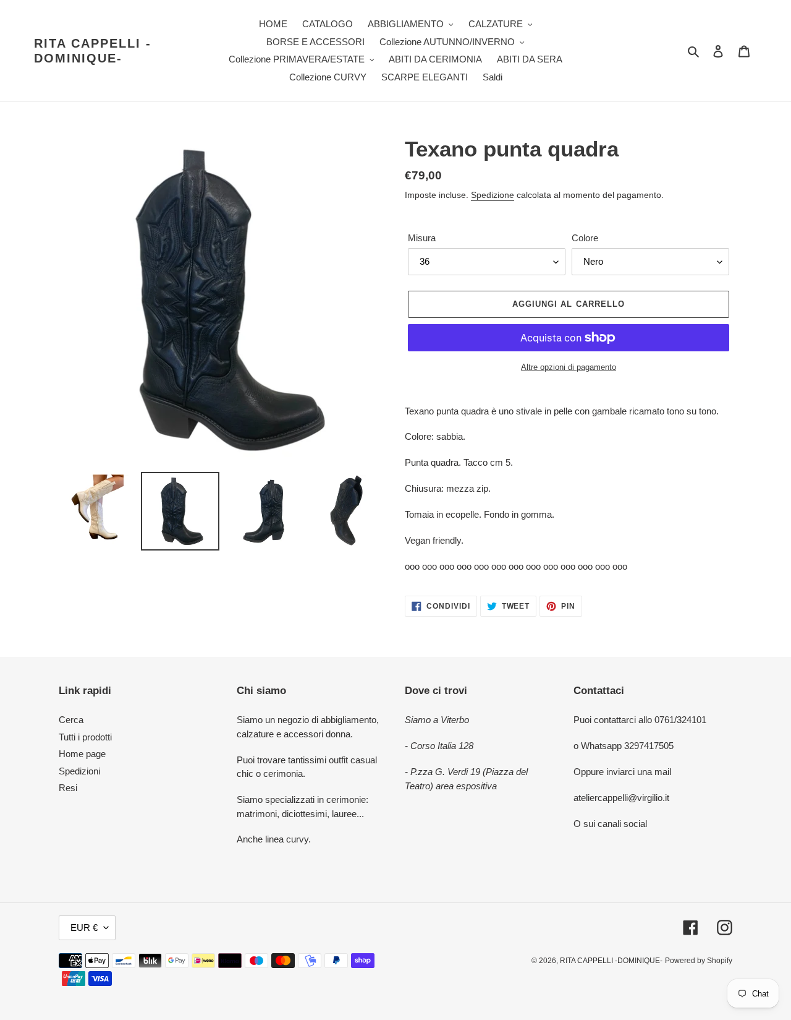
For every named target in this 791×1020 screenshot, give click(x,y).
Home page (82, 753)
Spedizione (492, 195)
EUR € (84, 927)
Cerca (71, 719)
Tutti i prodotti (85, 737)
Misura (422, 238)
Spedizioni (79, 771)
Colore (585, 238)
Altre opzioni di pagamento (568, 367)
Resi (68, 787)
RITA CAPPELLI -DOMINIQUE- (92, 50)
